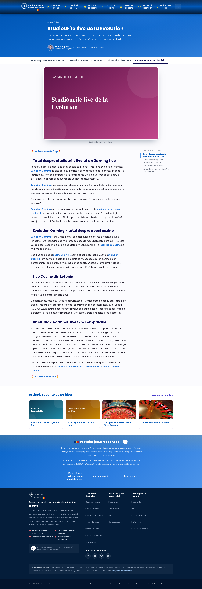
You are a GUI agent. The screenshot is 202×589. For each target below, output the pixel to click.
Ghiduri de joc (91, 542)
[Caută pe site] (178, 6)
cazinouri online (62, 255)
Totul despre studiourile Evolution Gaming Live (154, 155)
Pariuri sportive (92, 508)
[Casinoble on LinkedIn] (88, 556)
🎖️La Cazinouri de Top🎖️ (46, 151)
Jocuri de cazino (93, 522)
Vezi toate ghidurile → (162, 395)
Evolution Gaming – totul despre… (87, 60)
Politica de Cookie (139, 528)
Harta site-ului (167, 584)
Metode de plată (92, 528)
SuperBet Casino (82, 366)
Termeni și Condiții (109, 584)
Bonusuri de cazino (94, 515)
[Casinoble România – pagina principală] (32, 6)
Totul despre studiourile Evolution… (48, 60)
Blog (58, 22)
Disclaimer (94, 584)
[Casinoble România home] (37, 494)
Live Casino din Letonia (119, 60)
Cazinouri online (92, 502)
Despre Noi (136, 502)
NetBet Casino (101, 366)
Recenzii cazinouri (93, 535)
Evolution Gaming (41, 170)
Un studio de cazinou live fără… (150, 60)
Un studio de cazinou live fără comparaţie (156, 170)
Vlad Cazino (65, 366)
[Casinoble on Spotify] (108, 556)
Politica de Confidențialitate (147, 584)
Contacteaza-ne (116, 522)
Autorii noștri (113, 508)
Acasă (50, 22)
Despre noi (113, 502)
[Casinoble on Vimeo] (101, 556)
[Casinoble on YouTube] (94, 556)
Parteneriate (137, 522)
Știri (109, 515)
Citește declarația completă (123, 570)
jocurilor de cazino (110, 245)
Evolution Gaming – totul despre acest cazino (153, 161)
